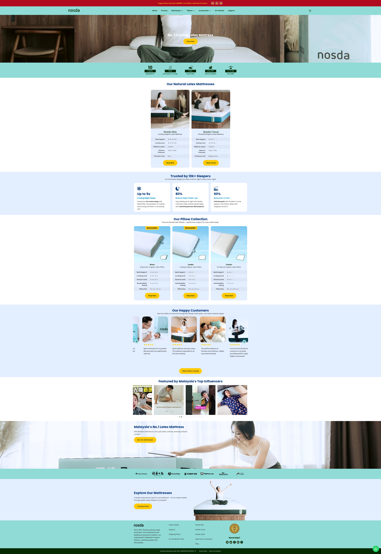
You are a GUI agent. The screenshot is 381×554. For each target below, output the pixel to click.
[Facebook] (227, 542)
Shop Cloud (211, 163)
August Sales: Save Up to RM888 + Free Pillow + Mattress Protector (182, 3)
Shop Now (152, 296)
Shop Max (170, 163)
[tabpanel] (190, 400)
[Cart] (310, 10)
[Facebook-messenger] (238, 542)
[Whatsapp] (241, 542)
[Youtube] (230, 542)
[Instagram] (234, 542)
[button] (177, 10)
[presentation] (178, 417)
